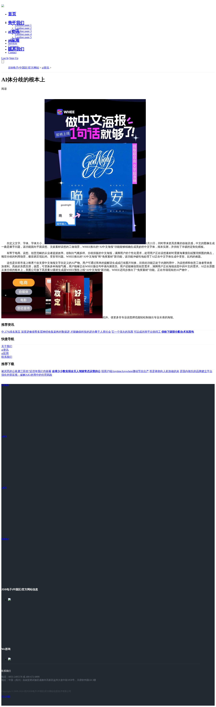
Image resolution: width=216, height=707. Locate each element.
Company (13, 46)
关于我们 (16, 22)
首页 (12, 14)
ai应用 (4, 488)
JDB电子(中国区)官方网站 (23, 67)
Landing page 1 (23, 25)
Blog (10, 49)
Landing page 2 (23, 28)
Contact (12, 52)
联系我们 (16, 49)
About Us (13, 40)
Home (11, 22)
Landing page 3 (23, 31)
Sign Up (13, 58)
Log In (5, 58)
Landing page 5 (23, 37)
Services (12, 43)
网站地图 (5, 696)
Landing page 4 (23, 34)
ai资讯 (13, 31)
